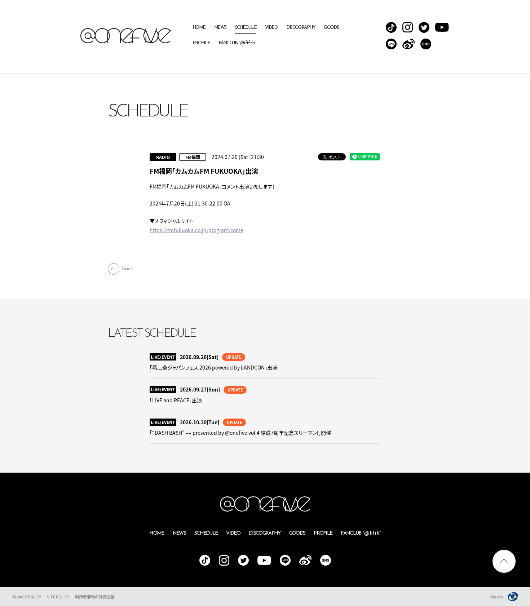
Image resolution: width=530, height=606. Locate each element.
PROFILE (201, 43)
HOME (199, 27)
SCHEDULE (246, 27)
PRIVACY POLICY (26, 597)
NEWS (220, 27)
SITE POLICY (58, 597)
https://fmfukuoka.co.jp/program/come (196, 230)
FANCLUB (237, 43)
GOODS (331, 27)
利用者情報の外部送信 (95, 597)
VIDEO (271, 27)
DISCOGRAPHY (300, 27)
